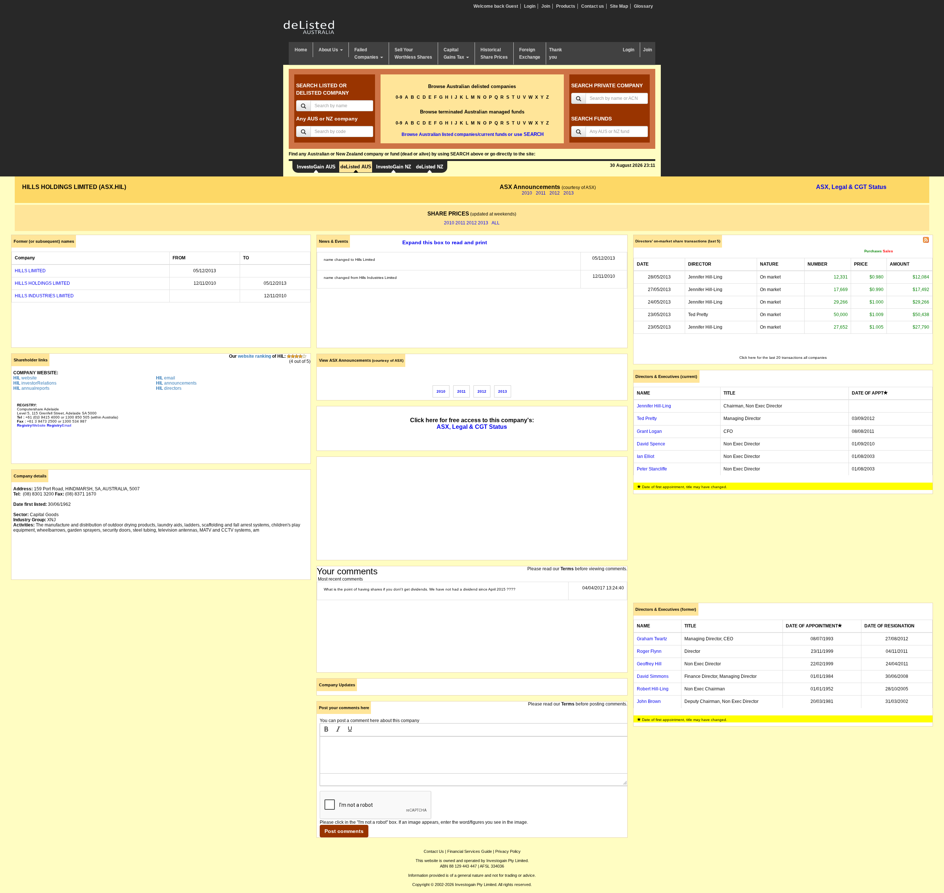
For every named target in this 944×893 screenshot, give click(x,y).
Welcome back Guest (495, 6)
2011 (541, 193)
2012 (554, 193)
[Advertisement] (161, 637)
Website (31, 425)
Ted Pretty (647, 418)
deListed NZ (429, 166)
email (165, 378)
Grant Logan (649, 431)
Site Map (619, 6)
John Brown (649, 701)
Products (565, 6)
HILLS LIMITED (30, 270)
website (25, 378)
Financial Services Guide (469, 851)
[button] (326, 729)
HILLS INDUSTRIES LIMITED (44, 295)
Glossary (643, 6)
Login (529, 6)
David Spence (651, 443)
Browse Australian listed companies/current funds (454, 134)
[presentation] (326, 730)
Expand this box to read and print (444, 242)
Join (545, 6)
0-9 (399, 97)
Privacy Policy (508, 851)
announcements (176, 383)
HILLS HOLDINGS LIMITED (42, 283)
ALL (496, 222)
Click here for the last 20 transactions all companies (783, 358)
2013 (568, 193)
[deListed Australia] (309, 26)
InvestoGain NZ (393, 166)
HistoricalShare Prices (494, 53)
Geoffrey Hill (649, 663)
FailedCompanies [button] (366, 53)
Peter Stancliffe (652, 469)
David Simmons (653, 676)
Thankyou (555, 53)
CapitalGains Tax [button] (454, 53)
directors (168, 388)
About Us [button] (329, 49)
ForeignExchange (529, 53)
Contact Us (434, 851)
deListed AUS (355, 166)
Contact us (592, 6)
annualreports (31, 388)
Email (59, 425)
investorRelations (34, 383)
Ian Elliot (645, 456)
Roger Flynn (649, 651)
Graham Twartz (652, 638)
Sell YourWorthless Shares (413, 53)
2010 (527, 193)
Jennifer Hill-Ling (654, 406)
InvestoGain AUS (316, 166)
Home (301, 49)
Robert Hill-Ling (653, 688)
